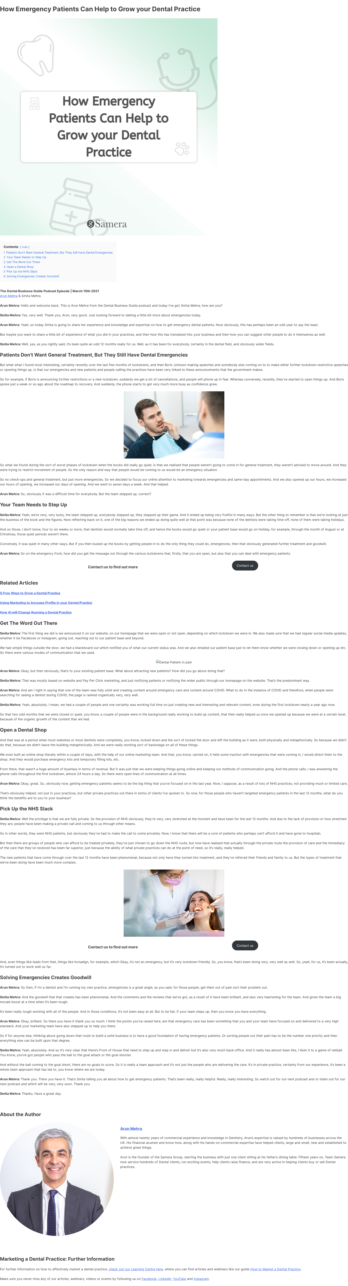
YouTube (179, 1279)
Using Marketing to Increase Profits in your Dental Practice (46, 603)
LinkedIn (164, 1279)
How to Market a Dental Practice (275, 1269)
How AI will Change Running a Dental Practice (36, 612)
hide (24, 247)
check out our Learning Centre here (136, 1269)
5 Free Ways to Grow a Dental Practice (30, 593)
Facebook (149, 1279)
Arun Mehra (9, 296)
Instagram (201, 1279)
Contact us (245, 565)
